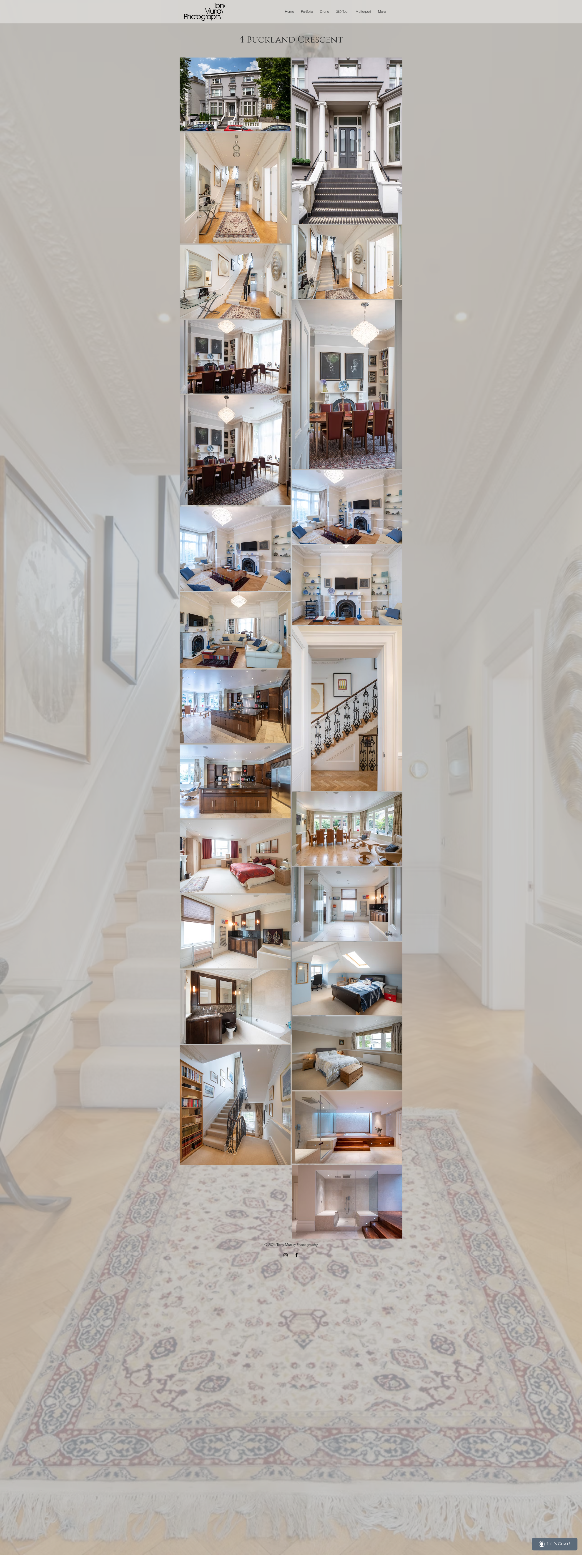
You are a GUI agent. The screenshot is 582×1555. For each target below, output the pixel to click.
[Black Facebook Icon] (296, 1255)
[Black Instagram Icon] (285, 1255)
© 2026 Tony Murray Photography (291, 1244)
